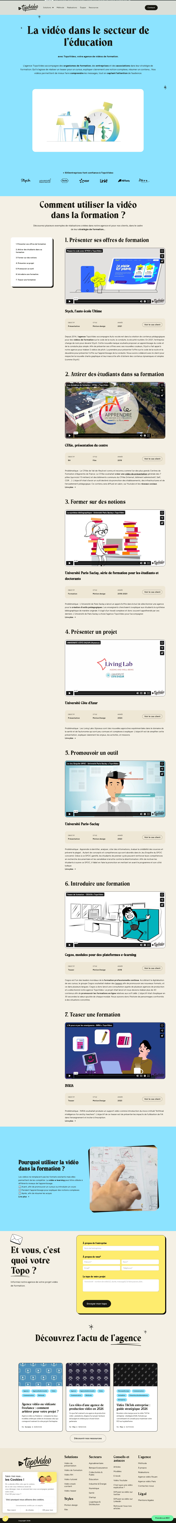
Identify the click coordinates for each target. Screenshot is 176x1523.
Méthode (60, 12)
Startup (92, 1501)
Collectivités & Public (95, 1477)
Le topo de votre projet (94, 1280)
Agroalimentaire (96, 1467)
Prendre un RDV (162, 1518)
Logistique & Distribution (94, 1506)
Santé (91, 1496)
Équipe (83, 12)
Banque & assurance (98, 1471)
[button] (48, 12)
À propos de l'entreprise (95, 1247)
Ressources (93, 12)
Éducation (93, 1483)
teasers (118, 987)
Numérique (94, 1492)
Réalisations (72, 12)
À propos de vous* (92, 1260)
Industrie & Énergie (97, 1487)
